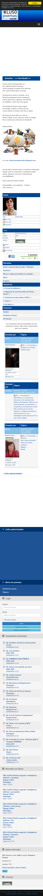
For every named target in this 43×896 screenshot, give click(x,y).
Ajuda (9, 892)
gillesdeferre (11, 701)
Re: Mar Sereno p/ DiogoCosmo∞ (18, 683)
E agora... (6, 281)
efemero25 (10, 744)
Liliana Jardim (11, 760)
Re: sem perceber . (13, 651)
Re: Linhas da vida (13, 758)
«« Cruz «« (7, 301)
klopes (8, 752)
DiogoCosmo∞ (11, 709)
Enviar (7, 244)
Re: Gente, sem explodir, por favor (19, 667)
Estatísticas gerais (10, 589)
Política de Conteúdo (24, 894)
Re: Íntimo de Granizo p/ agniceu (18, 691)
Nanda (7, 429)
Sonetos (9, 78)
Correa (8, 725)
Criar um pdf (8, 250)
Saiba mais (11, 8)
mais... (5, 871)
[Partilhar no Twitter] (13, 256)
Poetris (35, 894)
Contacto (3, 892)
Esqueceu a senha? (22, 627)
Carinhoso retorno (10, 315)
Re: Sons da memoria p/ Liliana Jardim (20, 731)
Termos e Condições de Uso (27, 892)
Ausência (6, 270)
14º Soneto (7, 319)
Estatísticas (8, 224)
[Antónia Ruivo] (21, 206)
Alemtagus (10, 685)
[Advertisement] (21, 51)
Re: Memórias (11, 707)
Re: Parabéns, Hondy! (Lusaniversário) (21, 643)
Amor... (5, 277)
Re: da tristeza (11, 699)
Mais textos (8, 219)
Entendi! (35, 3)
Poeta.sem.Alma (8, 867)
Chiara (7, 338)
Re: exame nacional (13, 675)
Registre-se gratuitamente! (22, 630)
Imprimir (7, 247)
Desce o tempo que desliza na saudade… (18, 274)
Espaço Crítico (8, 780)
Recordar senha (10, 620)
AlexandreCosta (12, 677)
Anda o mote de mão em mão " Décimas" (18, 267)
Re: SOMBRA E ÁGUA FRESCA (17, 659)
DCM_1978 (10, 653)
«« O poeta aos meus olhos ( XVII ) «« (17, 297)
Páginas (6, 592)
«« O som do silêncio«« (12, 288)
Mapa (14, 892)
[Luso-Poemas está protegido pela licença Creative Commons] (7, 883)
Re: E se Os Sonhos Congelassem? (19, 715)
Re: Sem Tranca (12, 750)
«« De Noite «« (8, 304)
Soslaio (6, 312)
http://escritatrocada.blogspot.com (22, 160)
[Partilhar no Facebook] (10, 256)
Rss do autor (8, 222)
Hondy (8, 645)
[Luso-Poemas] (21, 14)
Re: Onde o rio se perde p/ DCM (18, 723)
